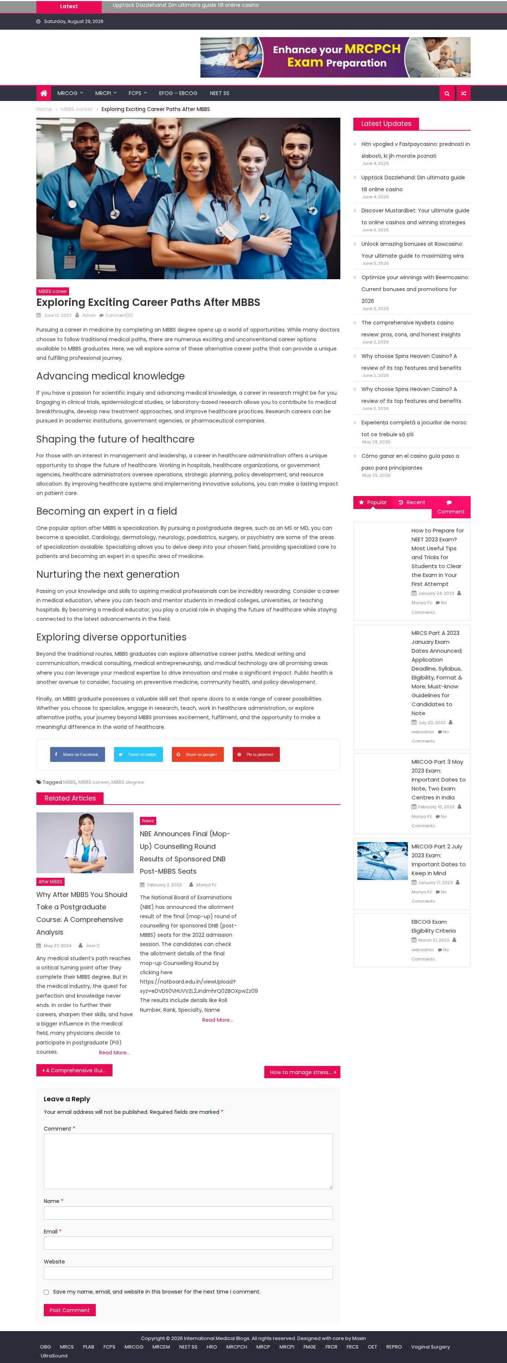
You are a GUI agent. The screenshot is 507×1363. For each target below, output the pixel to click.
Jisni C (93, 946)
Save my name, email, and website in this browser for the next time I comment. (157, 1291)
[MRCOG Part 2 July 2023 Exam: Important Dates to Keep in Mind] (382, 860)
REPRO (394, 1346)
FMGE (310, 1346)
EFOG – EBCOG (178, 93)
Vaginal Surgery (430, 1346)
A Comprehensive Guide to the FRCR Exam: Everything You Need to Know (79, 1070)
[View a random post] (464, 93)
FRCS (353, 1346)
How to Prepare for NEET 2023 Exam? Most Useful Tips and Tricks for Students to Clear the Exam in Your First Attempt (438, 557)
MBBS (69, 782)
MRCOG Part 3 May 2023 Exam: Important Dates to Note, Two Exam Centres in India (439, 779)
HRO (212, 1346)
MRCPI (103, 93)
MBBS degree (127, 782)
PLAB (88, 1346)
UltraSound (54, 1355)
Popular (377, 502)
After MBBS (50, 881)
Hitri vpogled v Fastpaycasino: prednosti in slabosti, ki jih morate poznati (416, 150)
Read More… (114, 1052)
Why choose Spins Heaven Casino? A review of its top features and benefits (411, 362)
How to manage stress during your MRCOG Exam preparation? (305, 1072)
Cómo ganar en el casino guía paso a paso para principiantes (410, 462)
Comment (59, 1128)
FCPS (135, 93)
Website (54, 1261)
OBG (45, 1346)
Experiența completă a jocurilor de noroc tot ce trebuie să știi (414, 428)
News (148, 821)
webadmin (423, 732)
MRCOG (68, 93)
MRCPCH (236, 1346)
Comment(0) (119, 315)
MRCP (263, 1346)
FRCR (331, 1346)
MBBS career (53, 291)
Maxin (359, 1338)
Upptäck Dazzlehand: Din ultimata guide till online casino (413, 183)
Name (53, 1201)
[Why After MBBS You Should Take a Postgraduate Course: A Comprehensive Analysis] (85, 842)
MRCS (67, 1346)
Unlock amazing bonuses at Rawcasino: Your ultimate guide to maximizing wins (413, 250)
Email (53, 1231)
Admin (89, 315)
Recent (416, 502)
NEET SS (219, 93)
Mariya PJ (206, 885)
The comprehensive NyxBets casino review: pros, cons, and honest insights (411, 328)
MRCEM (161, 1346)
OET (372, 1346)
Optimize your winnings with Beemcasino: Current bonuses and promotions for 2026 (415, 289)
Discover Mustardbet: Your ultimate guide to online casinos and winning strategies (219, 8)
